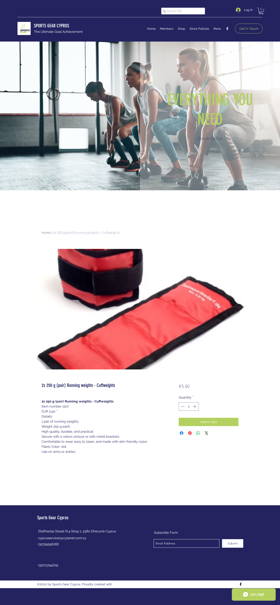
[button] (261, 11)
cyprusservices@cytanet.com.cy (62, 538)
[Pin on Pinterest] (189, 433)
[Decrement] (182, 406)
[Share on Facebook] (181, 433)
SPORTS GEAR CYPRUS (51, 26)
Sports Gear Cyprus (52, 518)
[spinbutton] (188, 406)
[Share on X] (206, 433)
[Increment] (195, 406)
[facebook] (227, 28)
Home (46, 232)
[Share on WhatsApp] (198, 433)
